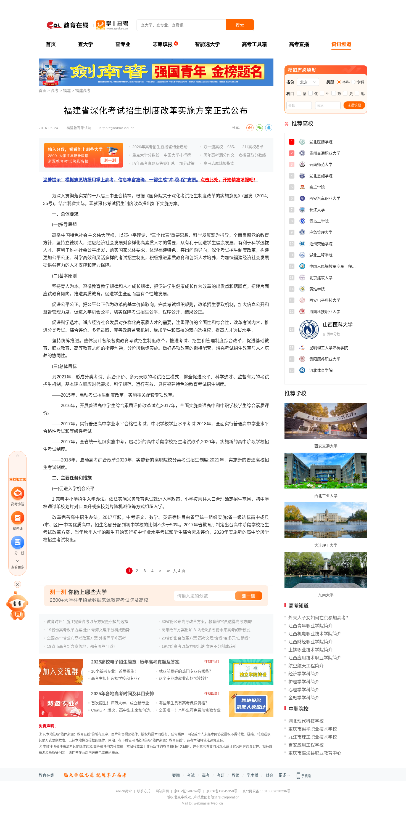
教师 (235, 775)
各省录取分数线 (252, 155)
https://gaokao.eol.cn (117, 128)
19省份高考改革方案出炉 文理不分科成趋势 (199, 646)
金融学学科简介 (303, 697)
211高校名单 (253, 147)
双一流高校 (213, 147)
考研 (221, 775)
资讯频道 (341, 44)
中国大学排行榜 (177, 155)
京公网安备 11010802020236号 (266, 791)
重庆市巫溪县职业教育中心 (314, 753)
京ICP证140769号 (187, 791)
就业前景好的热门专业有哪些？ (186, 671)
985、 (232, 147)
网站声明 (162, 791)
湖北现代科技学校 (306, 721)
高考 (55, 90)
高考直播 (299, 44)
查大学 (85, 44)
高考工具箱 (254, 44)
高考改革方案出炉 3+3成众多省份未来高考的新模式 (206, 630)
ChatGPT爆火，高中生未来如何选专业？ (126, 710)
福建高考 (83, 90)
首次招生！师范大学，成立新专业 (120, 703)
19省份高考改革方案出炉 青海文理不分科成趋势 (88, 630)
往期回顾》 (212, 662)
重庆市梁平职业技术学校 (312, 729)
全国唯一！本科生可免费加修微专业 (190, 710)
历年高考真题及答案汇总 (153, 163)
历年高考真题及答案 (160, 662)
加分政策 (187, 163)
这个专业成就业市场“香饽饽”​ (183, 678)
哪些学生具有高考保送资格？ (184, 703)
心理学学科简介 (303, 689)
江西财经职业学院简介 (310, 641)
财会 (269, 775)
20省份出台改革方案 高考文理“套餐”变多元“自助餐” (206, 638)
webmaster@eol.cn (208, 803)
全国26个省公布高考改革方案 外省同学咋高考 (86, 638)
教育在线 (46, 775)
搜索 (240, 25)
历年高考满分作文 (219, 155)
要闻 (176, 775)
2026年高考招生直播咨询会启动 (160, 147)
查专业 (122, 44)
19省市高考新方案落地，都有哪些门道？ (82, 646)
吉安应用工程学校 (306, 745)
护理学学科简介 (303, 681)
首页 (51, 44)
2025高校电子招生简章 (113, 662)
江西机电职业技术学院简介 (314, 633)
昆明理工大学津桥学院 (341, 336)
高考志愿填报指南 (219, 163)
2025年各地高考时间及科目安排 (122, 693)
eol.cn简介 (124, 791)
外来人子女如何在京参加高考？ (319, 617)
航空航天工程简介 (306, 665)
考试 (191, 775)
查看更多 (17, 567)
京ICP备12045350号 (221, 791)
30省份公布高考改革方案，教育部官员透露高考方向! (207, 621)
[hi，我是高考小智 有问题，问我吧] (17, 605)
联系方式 (143, 791)
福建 (67, 90)
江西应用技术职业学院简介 (314, 657)
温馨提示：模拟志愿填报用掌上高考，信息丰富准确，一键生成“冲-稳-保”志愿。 (150, 179)
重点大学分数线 (145, 155)
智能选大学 (207, 44)
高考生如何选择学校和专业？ (116, 678)
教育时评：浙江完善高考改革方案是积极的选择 (87, 621)
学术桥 (252, 775)
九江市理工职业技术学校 (312, 737)
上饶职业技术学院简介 (310, 649)
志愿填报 (163, 44)
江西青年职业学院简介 (310, 625)
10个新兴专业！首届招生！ (114, 671)
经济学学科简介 (303, 673)
